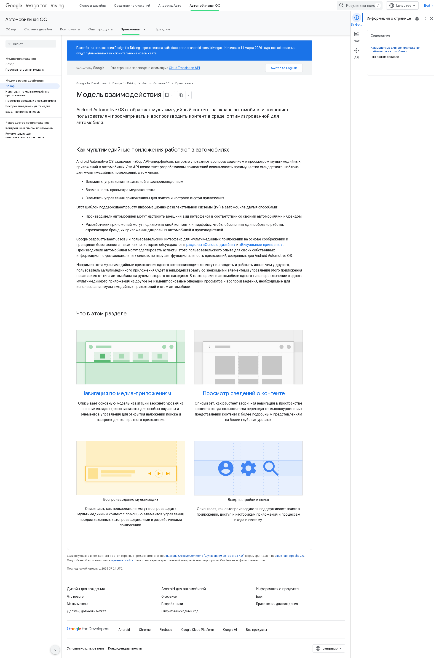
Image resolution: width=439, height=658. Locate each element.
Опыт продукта (100, 29)
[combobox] (360, 5)
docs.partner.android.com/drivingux (196, 48)
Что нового (75, 596)
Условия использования (85, 648)
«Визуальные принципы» (260, 244)
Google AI (230, 629)
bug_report (417, 18)
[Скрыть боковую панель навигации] (55, 649)
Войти (429, 5)
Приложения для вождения (277, 604)
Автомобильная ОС (205, 5)
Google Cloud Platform (197, 629)
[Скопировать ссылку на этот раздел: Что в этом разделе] (131, 314)
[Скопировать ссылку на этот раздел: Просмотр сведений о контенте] (289, 394)
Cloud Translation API (184, 68)
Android (124, 629)
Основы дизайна (92, 5)
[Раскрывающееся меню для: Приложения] (145, 29)
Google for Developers (91, 83)
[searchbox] (30, 44)
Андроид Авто (169, 5)
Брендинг (163, 29)
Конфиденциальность (125, 648)
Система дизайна (38, 29)
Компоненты (70, 29)
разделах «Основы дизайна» (210, 244)
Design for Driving (43, 6)
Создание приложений (132, 5)
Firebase (166, 629)
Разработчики (172, 604)
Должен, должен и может (86, 611)
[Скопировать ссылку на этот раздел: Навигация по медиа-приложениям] (175, 394)
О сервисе (169, 596)
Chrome (145, 629)
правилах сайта (122, 560)
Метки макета (77, 604)
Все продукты (256, 629)
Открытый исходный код (179, 611)
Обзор (10, 29)
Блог (259, 596)
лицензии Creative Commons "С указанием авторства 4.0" (204, 555)
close (431, 18)
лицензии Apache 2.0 (289, 555)
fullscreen (424, 18)
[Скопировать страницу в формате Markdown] (181, 95)
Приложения (130, 29)
